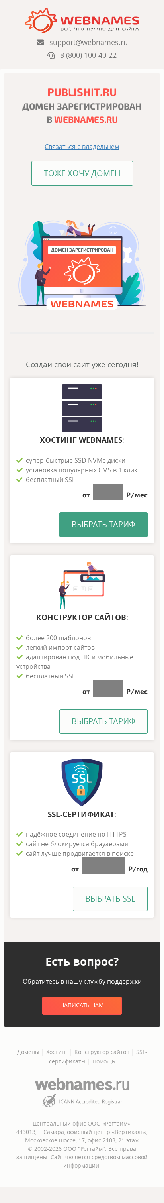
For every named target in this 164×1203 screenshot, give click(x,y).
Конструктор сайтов (101, 1052)
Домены (28, 1052)
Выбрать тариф (103, 524)
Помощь (103, 1061)
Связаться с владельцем (82, 146)
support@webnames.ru (86, 42)
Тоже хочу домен (82, 173)
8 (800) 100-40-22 (86, 55)
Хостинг (57, 1052)
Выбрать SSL (110, 898)
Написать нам (82, 1005)
